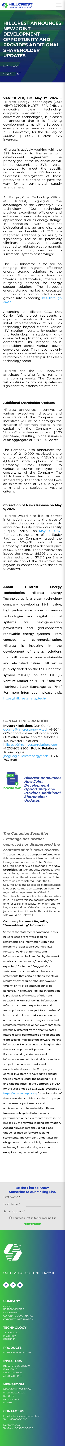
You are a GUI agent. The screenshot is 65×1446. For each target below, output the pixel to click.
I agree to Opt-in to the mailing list (34, 1217)
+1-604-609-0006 (17, 1419)
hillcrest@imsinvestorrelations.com (30, 745)
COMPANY (11, 1301)
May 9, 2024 (49, 531)
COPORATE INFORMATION (18, 1319)
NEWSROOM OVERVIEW (17, 1389)
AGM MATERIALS (12, 1376)
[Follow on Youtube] (20, 1285)
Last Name (11, 1204)
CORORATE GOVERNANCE (18, 1315)
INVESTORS (12, 1361)
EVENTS (7, 1402)
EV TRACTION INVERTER (17, 1352)
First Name (11, 1197)
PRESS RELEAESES (14, 1392)
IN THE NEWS (11, 1399)
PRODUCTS (12, 1348)
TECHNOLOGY (14, 1328)
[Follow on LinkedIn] (13, 1285)
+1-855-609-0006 (23, 1428)
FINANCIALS (10, 1369)
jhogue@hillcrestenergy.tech (25, 756)
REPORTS (8, 1395)
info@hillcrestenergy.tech (25, 1416)
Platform (9, 1336)
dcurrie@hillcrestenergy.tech (25, 729)
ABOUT (7, 1305)
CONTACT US (13, 1411)
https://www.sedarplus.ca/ (20, 1093)
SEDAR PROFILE (12, 1372)
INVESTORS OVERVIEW (16, 1365)
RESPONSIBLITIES (13, 1309)
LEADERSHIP (10, 1312)
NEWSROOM (13, 1384)
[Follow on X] (6, 1285)
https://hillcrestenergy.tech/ (24, 698)
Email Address (14, 1211)
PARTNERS (9, 1339)
